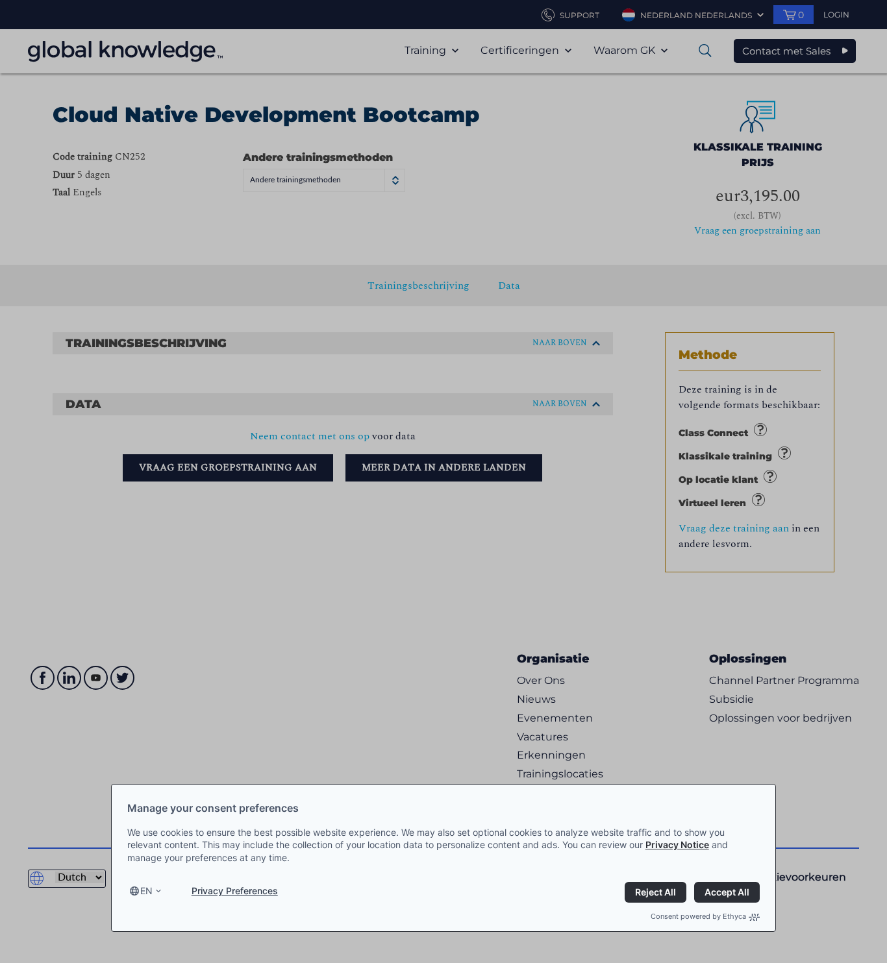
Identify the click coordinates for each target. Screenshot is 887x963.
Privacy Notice (677, 844)
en (146, 890)
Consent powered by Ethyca (698, 916)
